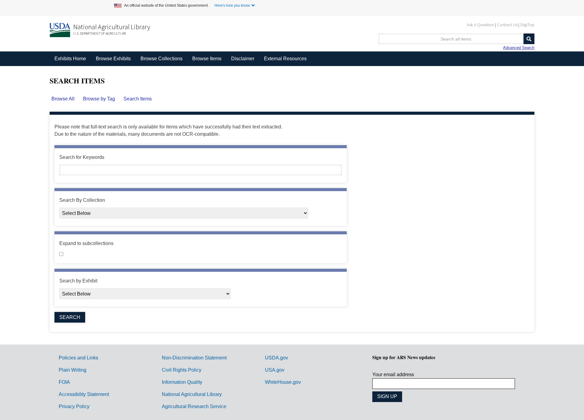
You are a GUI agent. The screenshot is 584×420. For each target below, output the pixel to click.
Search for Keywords (81, 157)
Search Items (137, 98)
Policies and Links (78, 357)
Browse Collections (161, 58)
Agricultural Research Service (194, 406)
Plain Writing (72, 370)
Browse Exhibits (113, 58)
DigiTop (527, 24)
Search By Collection (82, 200)
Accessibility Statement (84, 394)
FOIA (64, 382)
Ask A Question (480, 24)
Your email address (393, 374)
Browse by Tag (99, 98)
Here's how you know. (232, 5)
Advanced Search (518, 47)
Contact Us (507, 24)
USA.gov (274, 370)
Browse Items (206, 58)
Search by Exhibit (78, 280)
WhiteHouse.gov (283, 382)
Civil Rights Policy (181, 370)
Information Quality (182, 382)
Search (528, 38)
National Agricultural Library (111, 27)
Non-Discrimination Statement (194, 357)
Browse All (63, 98)
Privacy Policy (74, 406)
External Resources (285, 58)
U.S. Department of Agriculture (99, 33)
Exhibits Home (70, 58)
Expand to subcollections (86, 243)
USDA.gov (276, 357)
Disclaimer (242, 58)
